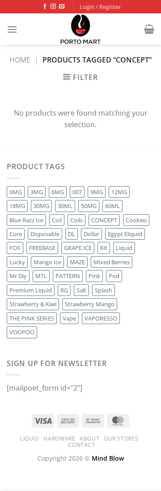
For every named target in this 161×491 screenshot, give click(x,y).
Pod (114, 276)
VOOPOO (21, 332)
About (89, 438)
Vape (69, 318)
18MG (17, 206)
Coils (76, 220)
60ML (112, 206)
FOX (15, 248)
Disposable (44, 234)
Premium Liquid (30, 290)
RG (64, 290)
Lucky (17, 262)
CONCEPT (104, 220)
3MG (36, 192)
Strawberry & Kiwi (32, 304)
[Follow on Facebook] (44, 7)
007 (77, 192)
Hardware (59, 438)
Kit (103, 248)
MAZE (77, 262)
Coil (57, 220)
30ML (65, 206)
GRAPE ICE (78, 248)
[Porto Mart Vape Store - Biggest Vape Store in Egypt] (80, 29)
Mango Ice (47, 262)
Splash (103, 290)
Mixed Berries (111, 262)
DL (71, 234)
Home (19, 60)
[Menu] (12, 29)
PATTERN (67, 276)
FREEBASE (42, 248)
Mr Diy (18, 276)
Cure (15, 234)
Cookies (136, 220)
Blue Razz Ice (26, 220)
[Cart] (149, 29)
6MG (57, 192)
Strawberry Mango (89, 304)
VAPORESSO (101, 318)
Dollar (91, 234)
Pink (94, 276)
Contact (81, 445)
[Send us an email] (61, 7)
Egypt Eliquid (125, 234)
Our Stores (121, 438)
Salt (81, 290)
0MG (15, 192)
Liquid (124, 248)
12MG (119, 192)
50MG (89, 206)
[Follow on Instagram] (53, 7)
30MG (41, 206)
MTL (41, 276)
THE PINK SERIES (31, 318)
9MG (96, 192)
